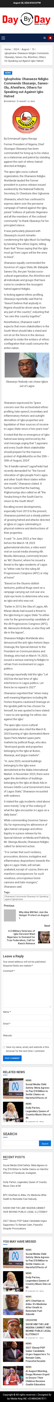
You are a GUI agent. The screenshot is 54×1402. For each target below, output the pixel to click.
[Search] (44, 38)
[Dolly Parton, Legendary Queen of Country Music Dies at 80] (13, 1112)
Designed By (44, 1394)
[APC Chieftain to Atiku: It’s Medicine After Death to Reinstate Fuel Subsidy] (13, 1305)
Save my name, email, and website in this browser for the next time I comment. (27, 1049)
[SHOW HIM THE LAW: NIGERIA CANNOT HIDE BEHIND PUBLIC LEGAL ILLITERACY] (13, 1328)
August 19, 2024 (27, 101)
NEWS (8, 73)
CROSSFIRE (31, 1320)
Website (7, 1035)
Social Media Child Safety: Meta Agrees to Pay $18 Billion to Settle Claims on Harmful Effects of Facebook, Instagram (38, 1093)
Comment (9, 971)
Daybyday (11, 101)
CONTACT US (50, 38)
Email (6, 1023)
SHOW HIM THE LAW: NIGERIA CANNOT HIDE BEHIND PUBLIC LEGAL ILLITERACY (38, 1329)
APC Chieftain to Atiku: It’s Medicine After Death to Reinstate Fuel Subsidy (36, 1307)
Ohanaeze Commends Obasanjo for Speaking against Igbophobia (26, 897)
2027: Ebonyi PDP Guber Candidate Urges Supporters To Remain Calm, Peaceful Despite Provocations (25, 1224)
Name (7, 1012)
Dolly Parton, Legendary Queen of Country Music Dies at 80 (38, 1282)
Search (10, 1134)
